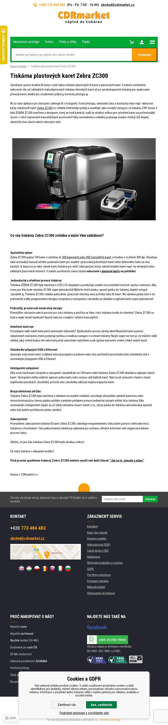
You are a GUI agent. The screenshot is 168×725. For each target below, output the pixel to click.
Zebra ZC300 (45, 108)
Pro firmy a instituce (99, 575)
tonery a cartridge (110, 720)
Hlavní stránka (18, 66)
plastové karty (111, 271)
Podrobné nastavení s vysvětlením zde (84, 713)
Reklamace (93, 557)
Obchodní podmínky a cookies (105, 563)
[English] (21, 568)
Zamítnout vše (67, 705)
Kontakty (92, 526)
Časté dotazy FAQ (98, 551)
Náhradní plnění (96, 587)
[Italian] (60, 568)
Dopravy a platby (96, 538)
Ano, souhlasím (101, 705)
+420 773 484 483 (52, 5)
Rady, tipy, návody (97, 532)
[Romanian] (45, 568)
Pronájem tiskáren (98, 581)
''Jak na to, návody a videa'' (126, 460)
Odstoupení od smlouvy (101, 593)
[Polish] (37, 568)
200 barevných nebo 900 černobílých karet (86, 257)
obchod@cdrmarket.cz (118, 5)
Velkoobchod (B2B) (98, 545)
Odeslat (150, 499)
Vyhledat (144, 55)
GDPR (90, 569)
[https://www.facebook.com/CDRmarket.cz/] (97, 627)
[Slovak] (52, 568)
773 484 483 (28, 528)
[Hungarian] (29, 568)
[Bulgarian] (68, 568)
